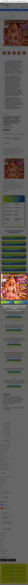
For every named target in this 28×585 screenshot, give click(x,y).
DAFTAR (7, 302)
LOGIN (20, 302)
